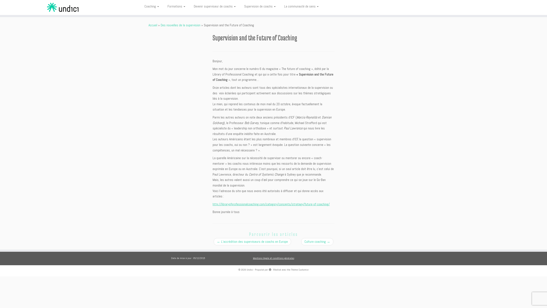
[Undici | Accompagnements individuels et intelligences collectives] (63, 7)
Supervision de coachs (259, 6)
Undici (250, 269)
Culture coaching (317, 241)
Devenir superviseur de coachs (214, 6)
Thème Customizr (300, 269)
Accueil (153, 25)
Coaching (150, 6)
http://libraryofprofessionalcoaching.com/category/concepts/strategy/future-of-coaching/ (271, 204)
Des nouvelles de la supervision (180, 25)
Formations (175, 6)
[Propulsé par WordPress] (270, 269)
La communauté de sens (300, 6)
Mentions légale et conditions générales (273, 258)
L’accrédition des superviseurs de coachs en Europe (252, 241)
